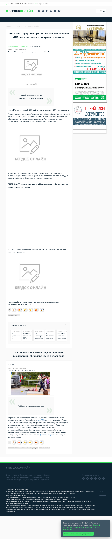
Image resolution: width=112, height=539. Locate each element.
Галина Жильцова (19, 49)
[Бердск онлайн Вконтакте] (43, 11)
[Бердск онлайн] (19, 11)
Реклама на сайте (37, 477)
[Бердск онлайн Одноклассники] (39, 11)
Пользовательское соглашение (31, 475)
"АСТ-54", (41, 420)
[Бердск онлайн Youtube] (51, 11)
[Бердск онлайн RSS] (59, 11)
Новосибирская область (16, 448)
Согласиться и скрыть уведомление (78, 534)
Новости (8, 475)
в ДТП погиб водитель (46, 435)
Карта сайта (44, 479)
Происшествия (23, 46)
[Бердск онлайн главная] (18, 467)
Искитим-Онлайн (13, 46)
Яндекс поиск (34, 479)
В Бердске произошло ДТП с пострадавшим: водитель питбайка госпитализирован (29, 340)
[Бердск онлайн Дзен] (55, 11)
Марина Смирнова (19, 368)
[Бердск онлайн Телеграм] (47, 11)
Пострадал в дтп (13, 315)
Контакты (16, 475)
